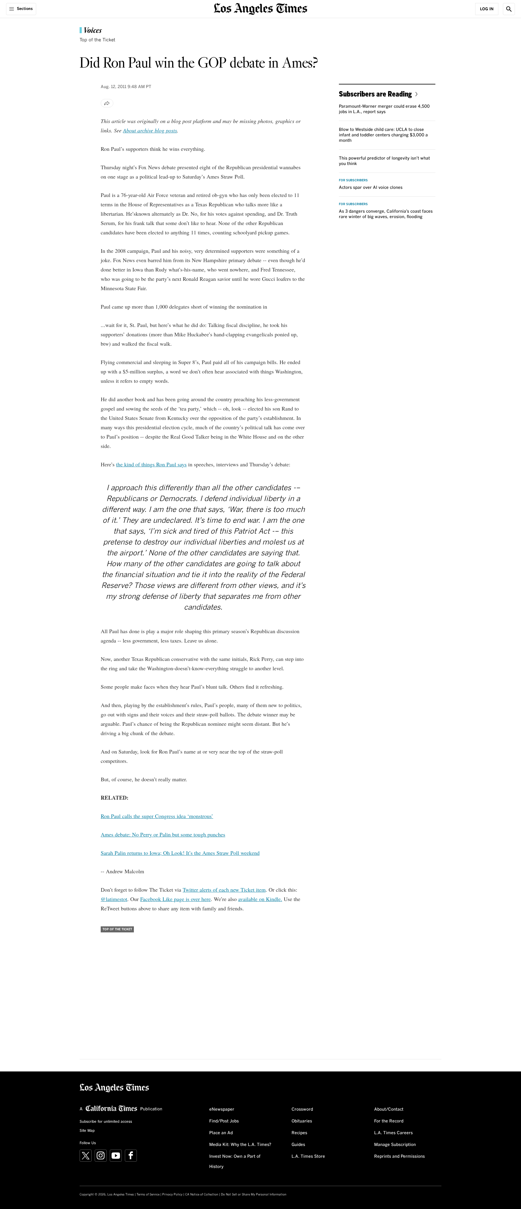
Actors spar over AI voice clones (371, 188)
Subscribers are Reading (375, 93)
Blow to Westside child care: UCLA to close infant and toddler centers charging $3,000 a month (383, 135)
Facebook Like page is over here (175, 899)
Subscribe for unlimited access (106, 1122)
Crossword (302, 1109)
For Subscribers (353, 180)
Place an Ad (221, 1133)
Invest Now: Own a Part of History (234, 1161)
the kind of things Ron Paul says (151, 464)
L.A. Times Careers (393, 1133)
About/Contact (388, 1109)
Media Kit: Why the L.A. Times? (240, 1145)
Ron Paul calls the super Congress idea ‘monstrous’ (157, 816)
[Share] (107, 103)
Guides (298, 1145)
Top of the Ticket (97, 40)
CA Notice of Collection (201, 1194)
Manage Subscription (395, 1145)
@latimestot (114, 899)
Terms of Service (148, 1194)
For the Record (388, 1121)
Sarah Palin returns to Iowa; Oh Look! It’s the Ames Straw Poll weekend (180, 852)
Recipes (299, 1133)
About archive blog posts (150, 130)
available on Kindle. (260, 899)
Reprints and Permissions (399, 1156)
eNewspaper (221, 1109)
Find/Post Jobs (224, 1121)
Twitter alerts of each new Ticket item (224, 889)
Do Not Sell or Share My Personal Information (253, 1194)
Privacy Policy (172, 1194)
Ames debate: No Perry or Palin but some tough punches (163, 834)
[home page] (260, 8)
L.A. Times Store (308, 1156)
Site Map (87, 1131)
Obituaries (302, 1121)
